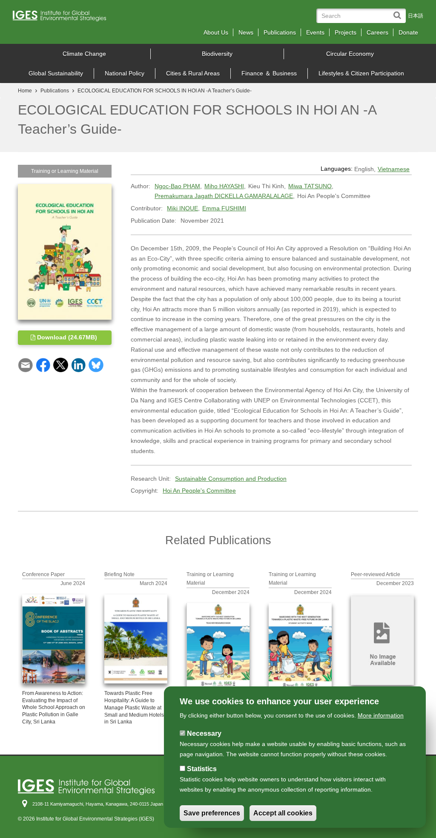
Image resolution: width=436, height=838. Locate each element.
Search (399, 11)
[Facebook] (43, 364)
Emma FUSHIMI (224, 208)
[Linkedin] (78, 364)
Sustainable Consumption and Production (231, 478)
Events (315, 32)
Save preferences (212, 813)
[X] (60, 364)
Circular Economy (350, 53)
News (245, 32)
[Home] (62, 18)
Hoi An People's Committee (199, 490)
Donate (408, 32)
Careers (377, 32)
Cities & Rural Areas (193, 73)
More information (381, 715)
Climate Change (84, 53)
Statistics (202, 768)
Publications (280, 32)
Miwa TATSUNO (310, 186)
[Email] (25, 364)
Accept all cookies (283, 813)
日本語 (415, 16)
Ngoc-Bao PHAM (177, 186)
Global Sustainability (56, 73)
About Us (216, 32)
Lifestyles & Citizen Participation (361, 73)
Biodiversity (217, 53)
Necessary (204, 733)
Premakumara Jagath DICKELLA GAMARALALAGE (224, 195)
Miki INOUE (182, 208)
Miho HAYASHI (224, 186)
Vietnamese (394, 169)
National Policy (124, 73)
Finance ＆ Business (269, 73)
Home (25, 91)
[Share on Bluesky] (96, 364)
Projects (345, 32)
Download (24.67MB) (66, 337)
